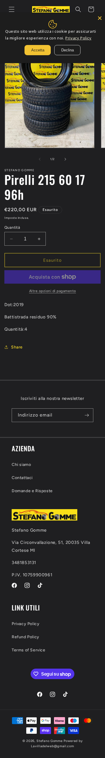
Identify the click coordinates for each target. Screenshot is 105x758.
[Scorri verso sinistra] (39, 159)
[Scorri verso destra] (65, 159)
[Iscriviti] (86, 415)
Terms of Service (29, 650)
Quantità (12, 227)
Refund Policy (25, 636)
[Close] (100, 18)
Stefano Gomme (50, 741)
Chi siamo (21, 464)
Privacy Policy (25, 623)
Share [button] (17, 347)
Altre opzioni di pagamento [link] (52, 291)
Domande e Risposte (32, 490)
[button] (11, 9)
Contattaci (22, 477)
